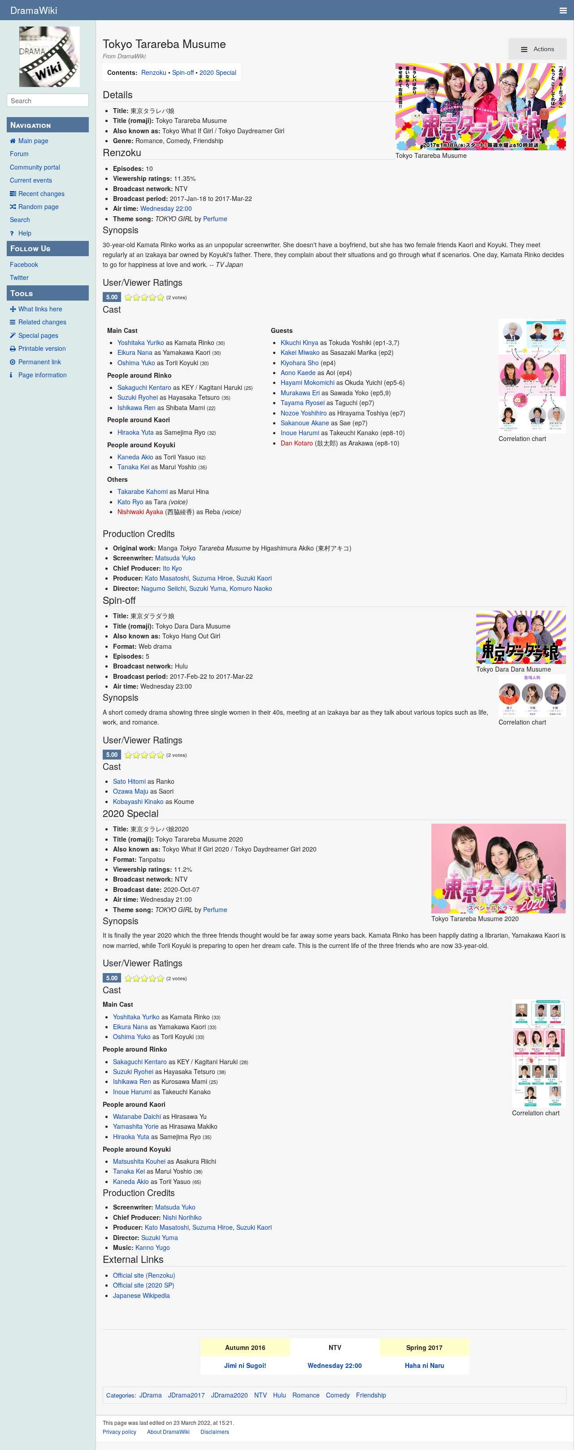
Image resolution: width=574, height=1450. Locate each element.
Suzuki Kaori (254, 577)
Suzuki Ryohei (137, 397)
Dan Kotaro (297, 442)
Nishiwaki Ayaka (140, 511)
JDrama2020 (229, 1394)
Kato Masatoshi (167, 577)
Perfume (215, 218)
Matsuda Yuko (175, 557)
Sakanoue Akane (305, 422)
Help (24, 232)
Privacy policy (119, 1431)
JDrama (150, 1394)
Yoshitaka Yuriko (140, 342)
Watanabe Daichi (137, 1116)
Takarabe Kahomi (142, 491)
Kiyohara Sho (300, 362)
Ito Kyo (172, 567)
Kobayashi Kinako (138, 801)
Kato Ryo (130, 501)
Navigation (30, 124)
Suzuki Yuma (207, 588)
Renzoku (153, 72)
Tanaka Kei (133, 466)
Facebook (24, 264)
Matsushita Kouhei (139, 1161)
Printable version (42, 348)
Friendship (371, 1394)
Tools (21, 293)
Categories (120, 1395)
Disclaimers (214, 1431)
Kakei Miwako (300, 352)
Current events (31, 179)
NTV (260, 1394)
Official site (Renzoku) (144, 1275)
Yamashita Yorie (136, 1126)
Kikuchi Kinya (299, 342)
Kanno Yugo (152, 1247)
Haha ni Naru (424, 1365)
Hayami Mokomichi (308, 382)
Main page (33, 140)
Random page (38, 206)
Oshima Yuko (136, 362)
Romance (306, 1394)
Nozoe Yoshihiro (304, 412)
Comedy (338, 1394)
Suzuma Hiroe (212, 577)
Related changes (42, 321)
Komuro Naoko (251, 588)
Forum (19, 153)
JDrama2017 (186, 1394)
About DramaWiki (168, 1431)
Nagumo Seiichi (163, 588)
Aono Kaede (298, 372)
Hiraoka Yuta (135, 432)
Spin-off (183, 72)
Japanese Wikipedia (141, 1295)
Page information (42, 374)
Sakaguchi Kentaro (144, 387)
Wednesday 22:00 (166, 208)
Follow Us (30, 248)
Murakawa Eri (300, 392)
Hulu (279, 1394)
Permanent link (39, 361)
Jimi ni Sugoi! (245, 1365)
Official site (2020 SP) (143, 1284)
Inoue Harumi (300, 432)
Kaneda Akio (135, 456)
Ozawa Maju (130, 790)
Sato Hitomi (129, 781)
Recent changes (41, 193)
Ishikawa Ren (136, 407)
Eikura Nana (134, 352)
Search (20, 219)
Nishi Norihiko (182, 1217)
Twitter (19, 277)
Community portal (35, 166)
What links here (40, 308)
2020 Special (218, 72)
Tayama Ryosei (303, 402)
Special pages (38, 335)
